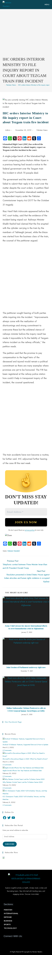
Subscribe (9, 844)
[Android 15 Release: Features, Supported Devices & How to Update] (26, 740)
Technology (10, 928)
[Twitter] (9, 818)
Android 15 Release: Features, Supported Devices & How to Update (25, 744)
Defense (8, 917)
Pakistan (8, 909)
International (11, 913)
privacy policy (29, 530)
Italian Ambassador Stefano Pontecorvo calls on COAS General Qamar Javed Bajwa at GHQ (26, 709)
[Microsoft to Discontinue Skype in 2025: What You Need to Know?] (26, 754)
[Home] (3, 85)
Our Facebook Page (13, 722)
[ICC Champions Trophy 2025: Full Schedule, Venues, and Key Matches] (26, 792)
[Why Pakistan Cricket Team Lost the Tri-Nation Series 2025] (23, 779)
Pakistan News (42, 130)
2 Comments (7, 805)
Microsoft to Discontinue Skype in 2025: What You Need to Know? (25, 759)
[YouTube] (13, 818)
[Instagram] (18, 942)
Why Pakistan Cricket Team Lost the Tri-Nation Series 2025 (22, 782)
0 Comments (7, 750)
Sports (7, 924)
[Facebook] (5, 818)
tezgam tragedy (13, 551)
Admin (7, 130)
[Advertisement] (26, 34)
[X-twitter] (10, 942)
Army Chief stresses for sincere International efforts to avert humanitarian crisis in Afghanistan (26, 627)
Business (8, 920)
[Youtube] (14, 942)
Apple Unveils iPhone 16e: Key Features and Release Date (22, 770)
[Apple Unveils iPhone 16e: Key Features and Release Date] (23, 767)
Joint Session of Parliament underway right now (26, 667)
